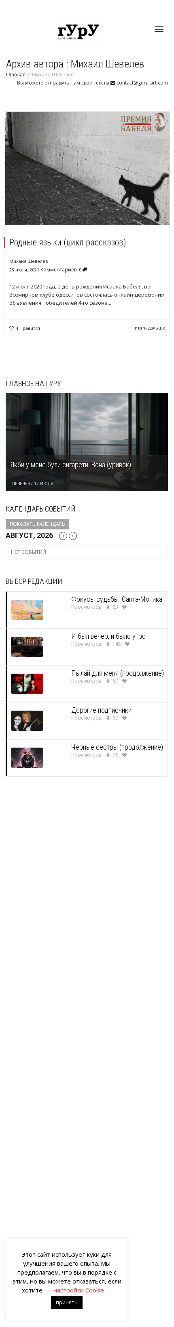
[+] (87, 168)
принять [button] (67, 1302)
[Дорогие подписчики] (27, 720)
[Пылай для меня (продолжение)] (27, 683)
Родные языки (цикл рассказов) (67, 242)
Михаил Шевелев (28, 261)
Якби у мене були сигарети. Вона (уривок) (71, 464)
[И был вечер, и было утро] (27, 646)
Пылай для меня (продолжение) (117, 673)
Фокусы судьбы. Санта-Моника (116, 599)
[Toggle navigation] (159, 29)
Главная (15, 74)
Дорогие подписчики (101, 710)
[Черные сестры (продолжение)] (27, 757)
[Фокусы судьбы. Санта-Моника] (27, 609)
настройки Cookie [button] (78, 1290)
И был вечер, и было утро (108, 636)
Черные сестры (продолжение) (117, 747)
